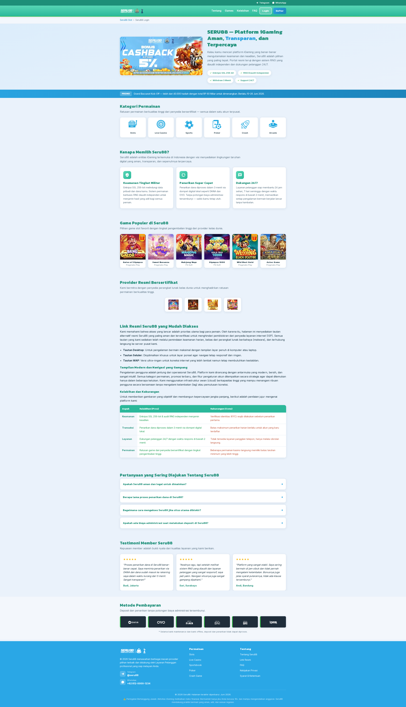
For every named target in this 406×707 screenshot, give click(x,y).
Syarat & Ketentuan (250, 675)
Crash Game (195, 675)
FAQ (254, 10)
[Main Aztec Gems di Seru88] (273, 247)
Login (265, 11)
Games (229, 10)
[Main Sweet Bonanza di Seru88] (161, 247)
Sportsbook (195, 665)
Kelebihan (243, 10)
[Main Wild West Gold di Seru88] (245, 247)
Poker (192, 670)
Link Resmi (245, 659)
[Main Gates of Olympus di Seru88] (133, 247)
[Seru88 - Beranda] (132, 11)
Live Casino (195, 659)
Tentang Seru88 (248, 654)
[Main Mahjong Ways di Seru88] (189, 247)
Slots (191, 654)
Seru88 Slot (126, 20)
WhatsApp (280, 2)
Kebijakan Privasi (249, 670)
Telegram (264, 2)
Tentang (216, 10)
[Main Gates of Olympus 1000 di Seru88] (217, 247)
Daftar (280, 11)
